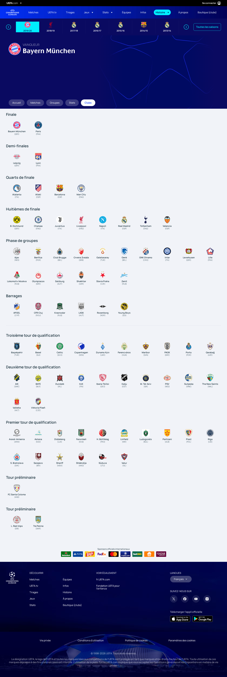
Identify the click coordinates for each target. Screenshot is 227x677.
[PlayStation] (78, 554)
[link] (33, 12)
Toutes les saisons (207, 27)
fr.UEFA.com (103, 579)
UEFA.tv (33, 585)
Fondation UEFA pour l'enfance (108, 587)
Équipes (67, 579)
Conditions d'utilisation (91, 640)
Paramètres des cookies (181, 640)
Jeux (32, 598)
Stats (32, 605)
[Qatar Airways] (161, 554)
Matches (34, 579)
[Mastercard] (114, 554)
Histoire (67, 592)
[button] (88, 12)
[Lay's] (90, 554)
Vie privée (45, 640)
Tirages (33, 592)
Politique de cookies (136, 640)
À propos (68, 598)
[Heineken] (66, 554)
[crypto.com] (125, 554)
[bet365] (137, 554)
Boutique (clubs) (72, 605)
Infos (66, 585)
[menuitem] (34, 12)
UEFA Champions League (12, 12)
